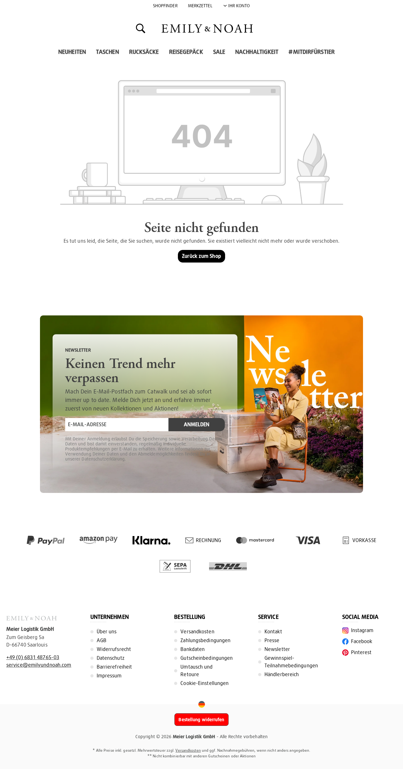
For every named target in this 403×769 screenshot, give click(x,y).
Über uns (107, 631)
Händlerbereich (281, 674)
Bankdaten (192, 649)
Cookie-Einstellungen (204, 683)
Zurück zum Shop (201, 256)
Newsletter (277, 649)
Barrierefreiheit (114, 667)
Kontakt (273, 631)
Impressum (109, 675)
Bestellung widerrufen (201, 719)
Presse (272, 640)
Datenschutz (110, 658)
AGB (101, 640)
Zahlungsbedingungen (205, 640)
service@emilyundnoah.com (38, 665)
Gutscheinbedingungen (206, 658)
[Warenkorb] (268, 28)
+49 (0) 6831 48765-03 (32, 657)
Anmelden (196, 424)
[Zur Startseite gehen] (207, 28)
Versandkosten (197, 631)
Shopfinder (165, 5)
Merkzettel (200, 5)
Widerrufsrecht (114, 649)
